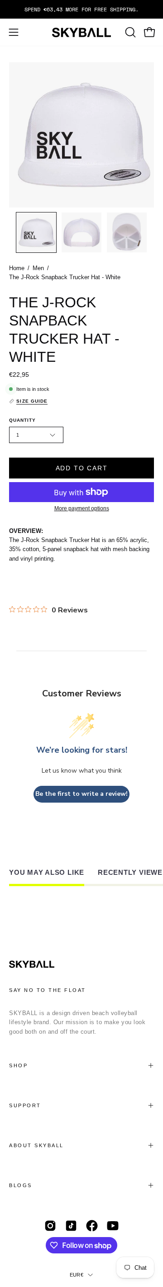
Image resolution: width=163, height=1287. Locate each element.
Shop (18, 1065)
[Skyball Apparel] (81, 32)
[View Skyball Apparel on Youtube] (113, 1226)
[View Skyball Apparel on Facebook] (92, 1226)
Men (38, 268)
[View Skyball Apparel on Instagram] (50, 1226)
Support (25, 1105)
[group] (81, 9)
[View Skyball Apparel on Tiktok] (71, 1226)
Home (16, 268)
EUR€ (76, 1274)
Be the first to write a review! (81, 793)
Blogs (20, 1185)
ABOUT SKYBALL (36, 1145)
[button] (129, 32)
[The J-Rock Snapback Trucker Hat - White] (36, 232)
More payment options (81, 508)
